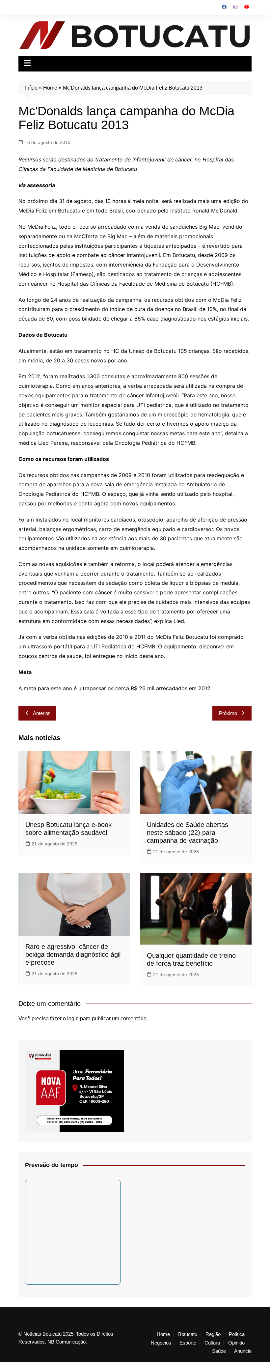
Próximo (228, 713)
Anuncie (243, 1351)
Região (213, 1334)
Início (31, 88)
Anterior (41, 713)
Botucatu (187, 1334)
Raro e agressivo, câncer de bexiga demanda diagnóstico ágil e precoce (73, 954)
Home (50, 88)
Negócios (161, 1343)
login (73, 1018)
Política (237, 1334)
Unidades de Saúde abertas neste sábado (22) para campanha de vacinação (187, 832)
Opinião (236, 1343)
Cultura (212, 1343)
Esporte (187, 1343)
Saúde (219, 1351)
